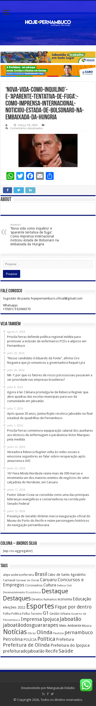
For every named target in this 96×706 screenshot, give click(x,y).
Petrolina (13, 639)
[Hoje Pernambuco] (48, 23)
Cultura (49, 585)
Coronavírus (34, 585)
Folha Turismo (32, 613)
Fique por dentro (73, 607)
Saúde (66, 651)
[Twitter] (52, 694)
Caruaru (48, 579)
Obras (32, 633)
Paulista (58, 633)
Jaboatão (70, 619)
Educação (82, 598)
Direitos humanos (44, 599)
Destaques (17, 598)
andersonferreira (22, 575)
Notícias (15, 632)
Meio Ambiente (70, 626)
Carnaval (9, 580)
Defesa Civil (64, 585)
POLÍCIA (30, 640)
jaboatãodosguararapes (30, 625)
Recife (51, 651)
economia (65, 599)
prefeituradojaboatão (24, 651)
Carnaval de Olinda (27, 580)
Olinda (44, 632)
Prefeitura (65, 639)
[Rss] (43, 694)
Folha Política (12, 613)
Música (87, 626)
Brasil (41, 574)
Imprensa (31, 619)
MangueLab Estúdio (61, 688)
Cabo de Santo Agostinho (67, 575)
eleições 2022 (14, 607)
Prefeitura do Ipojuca (70, 645)
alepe (6, 575)
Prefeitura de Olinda (26, 645)
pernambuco (78, 632)
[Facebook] (47, 694)
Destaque (55, 591)
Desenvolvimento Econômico (22, 592)
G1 (46, 613)
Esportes (40, 606)
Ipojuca (51, 619)
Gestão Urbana (59, 613)
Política (46, 639)
